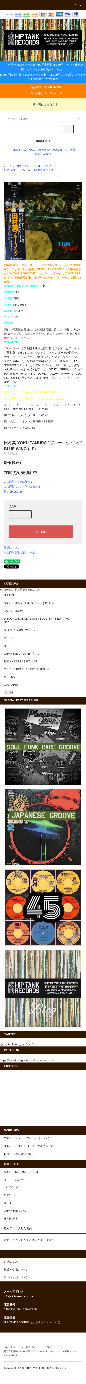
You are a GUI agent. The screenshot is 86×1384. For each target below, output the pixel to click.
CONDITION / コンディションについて (26, 1138)
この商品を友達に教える (18, 481)
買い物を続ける (13, 491)
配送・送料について (35, 1347)
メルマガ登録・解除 (66, 1351)
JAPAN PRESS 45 (15, 1211)
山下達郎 (70, 149)
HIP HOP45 (11, 1218)
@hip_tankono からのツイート (19, 1044)
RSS (6, 1355)
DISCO (8, 1203)
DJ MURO (44, 149)
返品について (12, 547)
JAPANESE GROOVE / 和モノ (33, 166)
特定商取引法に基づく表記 (19, 552)
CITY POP (10, 1195)
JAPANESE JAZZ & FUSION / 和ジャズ (29, 170)
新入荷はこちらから (45, 104)
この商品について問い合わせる (22, 486)
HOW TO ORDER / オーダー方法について (28, 1146)
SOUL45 (57, 149)
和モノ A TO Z (43, 154)
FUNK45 (16, 149)
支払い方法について (14, 1347)
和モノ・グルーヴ (14, 1179)
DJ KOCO (29, 149)
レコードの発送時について (19, 1154)
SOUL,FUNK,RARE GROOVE (21, 1172)
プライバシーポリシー (43, 1351)
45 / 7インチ (11, 1187)
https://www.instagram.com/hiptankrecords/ (27, 1060)
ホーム (8, 166)
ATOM (14, 1355)
